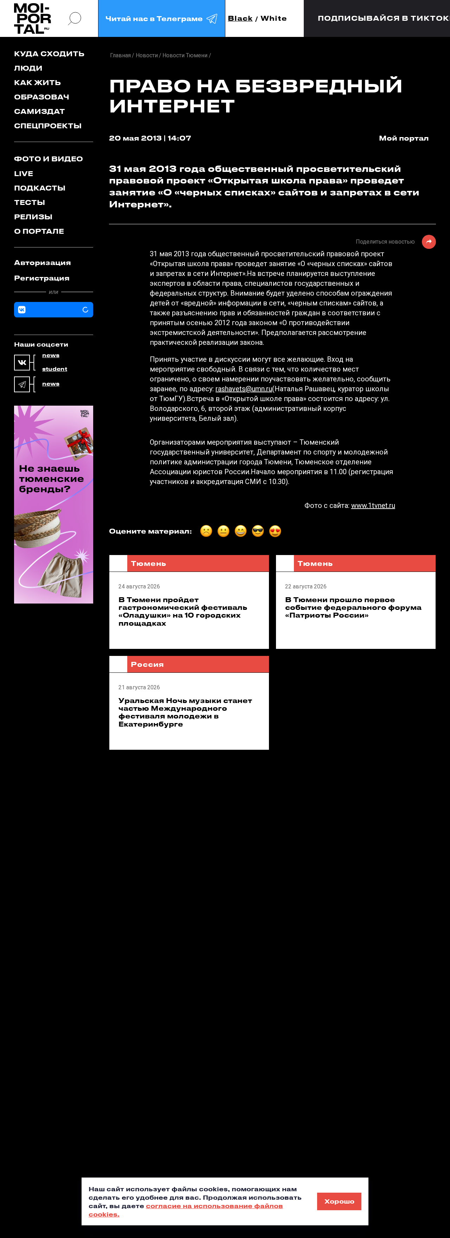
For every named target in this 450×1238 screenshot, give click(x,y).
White (274, 18)
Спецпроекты (48, 126)
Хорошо (339, 1201)
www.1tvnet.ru (373, 505)
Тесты (29, 202)
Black (240, 18)
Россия (147, 664)
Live (23, 173)
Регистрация (42, 278)
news (50, 355)
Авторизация (42, 262)
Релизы (33, 217)
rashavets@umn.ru (244, 389)
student (54, 369)
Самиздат (39, 111)
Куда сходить (49, 54)
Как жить (37, 82)
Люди (28, 68)
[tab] (53, 262)
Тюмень (148, 563)
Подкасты (39, 188)
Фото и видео (48, 159)
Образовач (41, 97)
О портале (39, 231)
